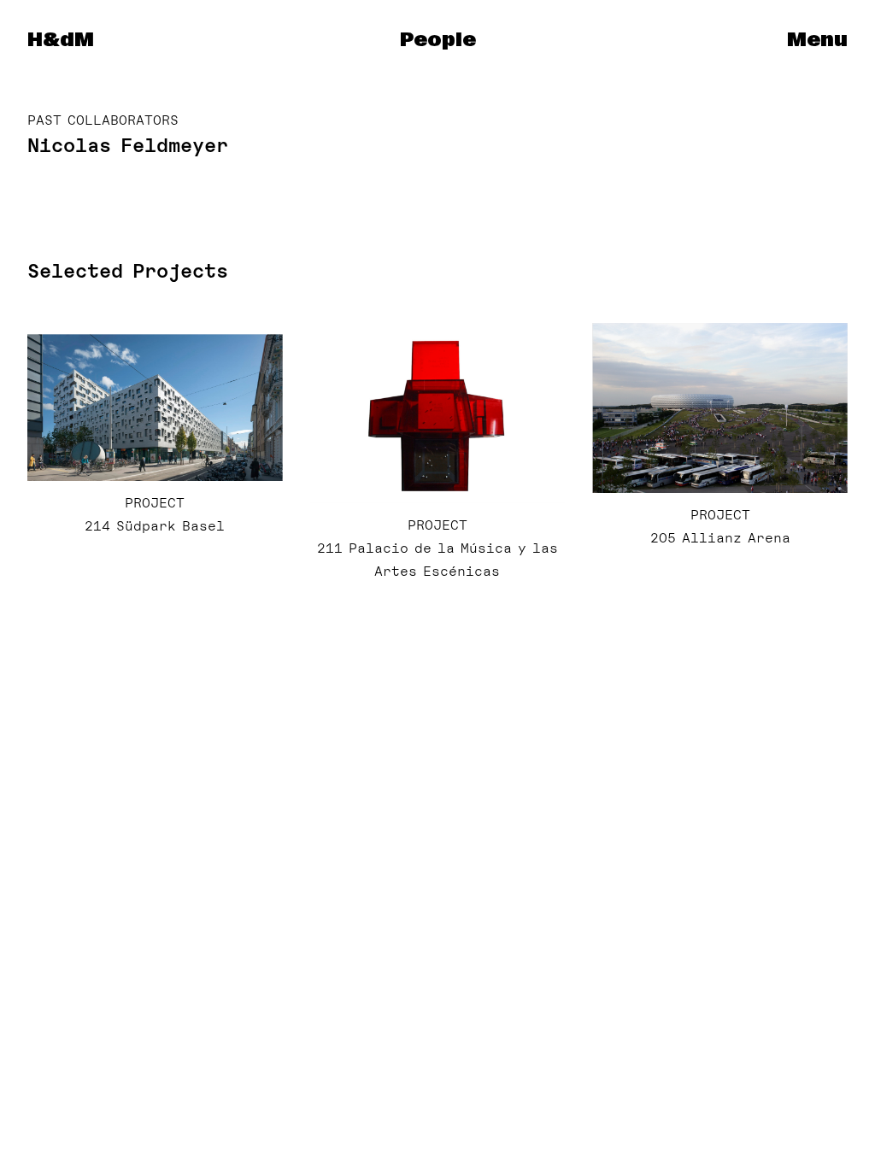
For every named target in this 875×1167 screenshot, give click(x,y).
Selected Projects (127, 271)
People (438, 40)
